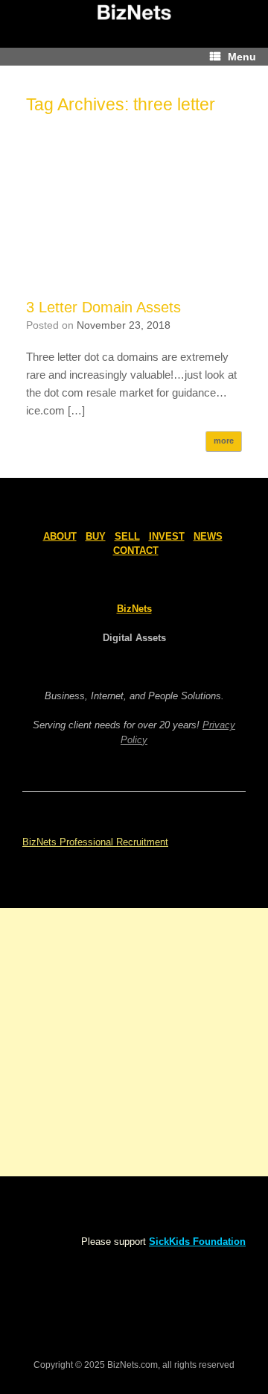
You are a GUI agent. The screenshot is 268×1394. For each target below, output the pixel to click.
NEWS (208, 536)
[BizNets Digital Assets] (134, 13)
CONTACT (136, 550)
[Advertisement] (134, 213)
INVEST (167, 536)
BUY (96, 536)
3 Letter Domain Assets (103, 307)
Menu (242, 57)
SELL (127, 536)
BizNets (134, 608)
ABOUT (60, 536)
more (224, 440)
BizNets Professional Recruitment (95, 842)
